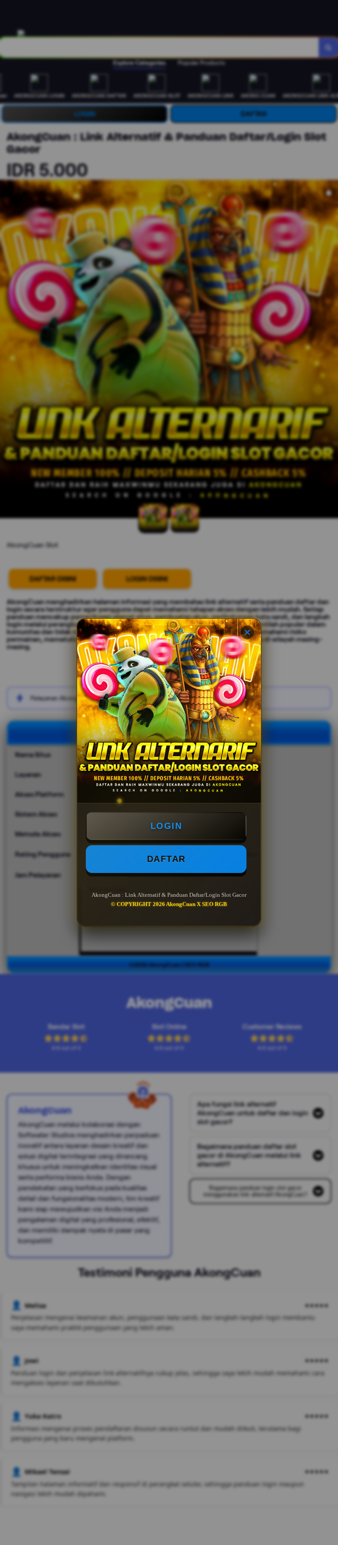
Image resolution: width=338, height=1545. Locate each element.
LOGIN (166, 826)
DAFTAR (166, 859)
